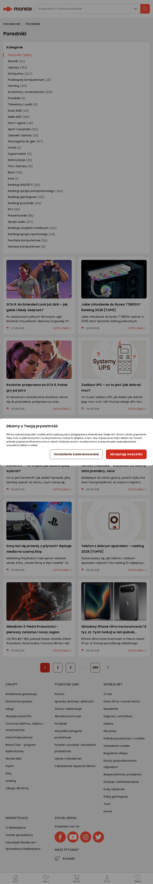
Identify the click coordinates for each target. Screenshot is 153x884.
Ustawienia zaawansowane (76, 454)
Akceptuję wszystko (126, 454)
